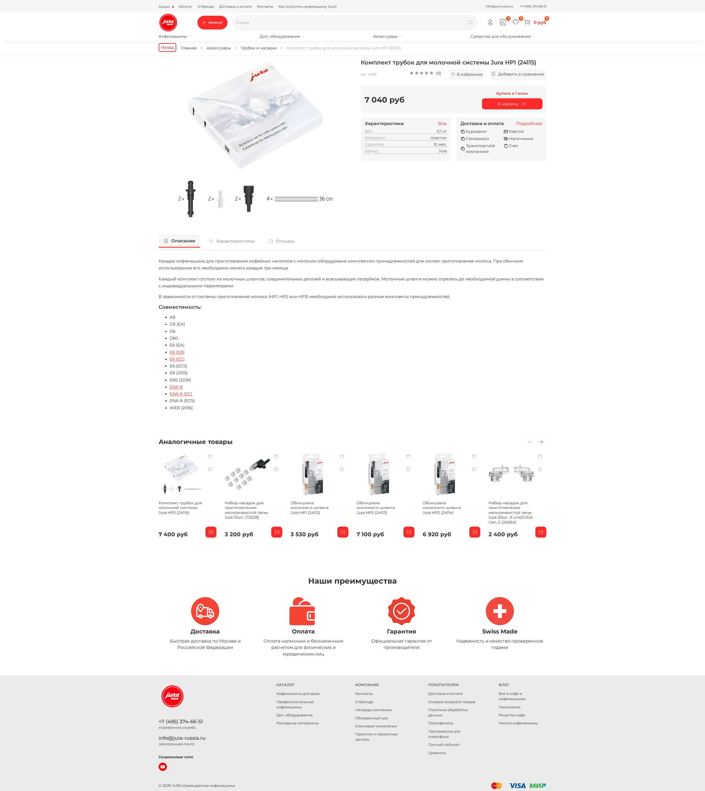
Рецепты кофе (512, 715)
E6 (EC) (177, 359)
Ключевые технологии (376, 726)
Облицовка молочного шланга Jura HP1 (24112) (310, 507)
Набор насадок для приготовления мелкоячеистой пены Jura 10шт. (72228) (246, 510)
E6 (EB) (177, 352)
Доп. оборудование (280, 36)
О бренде (206, 6)
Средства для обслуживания (500, 36)
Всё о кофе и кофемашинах (512, 696)
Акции (165, 6)
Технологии (509, 707)
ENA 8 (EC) (181, 393)
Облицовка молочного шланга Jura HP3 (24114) (442, 507)
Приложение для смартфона (444, 734)
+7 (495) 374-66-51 (533, 6)
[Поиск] (471, 22)
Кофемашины (173, 36)
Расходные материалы (297, 723)
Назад (167, 47)
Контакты (265, 6)
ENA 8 (176, 386)
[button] (425, 74)
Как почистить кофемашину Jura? (307, 6)
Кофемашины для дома (298, 694)
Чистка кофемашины (518, 723)
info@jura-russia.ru (499, 6)
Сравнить (437, 753)
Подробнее (529, 123)
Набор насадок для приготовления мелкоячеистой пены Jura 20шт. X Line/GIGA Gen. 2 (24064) (511, 512)
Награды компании (373, 710)
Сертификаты (441, 723)
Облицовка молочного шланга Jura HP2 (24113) (376, 507)
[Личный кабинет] (490, 22)
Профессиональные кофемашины (295, 704)
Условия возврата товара (451, 702)
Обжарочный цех (371, 718)
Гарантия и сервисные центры (376, 736)
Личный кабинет (444, 745)
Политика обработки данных (448, 712)
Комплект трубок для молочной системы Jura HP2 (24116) (180, 507)
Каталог (186, 6)
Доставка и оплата (235, 6)
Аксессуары (385, 36)
